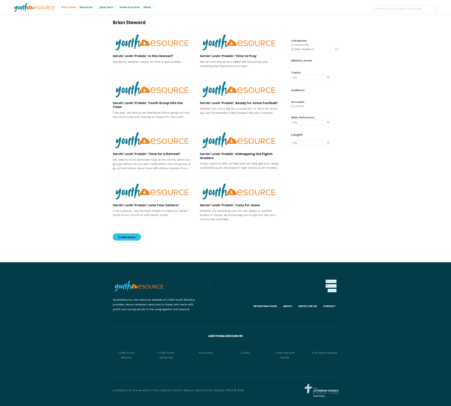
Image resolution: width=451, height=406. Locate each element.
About (148, 7)
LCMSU (245, 352)
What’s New (68, 7)
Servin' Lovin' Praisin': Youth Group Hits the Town (148, 105)
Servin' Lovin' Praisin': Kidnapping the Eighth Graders (236, 156)
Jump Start (107, 7)
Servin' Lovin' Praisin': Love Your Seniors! (146, 205)
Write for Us (307, 306)
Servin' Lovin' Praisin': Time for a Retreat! (146, 154)
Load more (126, 237)
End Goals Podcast (324, 352)
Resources (88, 7)
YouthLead (205, 352)
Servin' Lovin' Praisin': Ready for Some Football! (239, 103)
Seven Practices (130, 7)
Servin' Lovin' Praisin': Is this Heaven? (143, 56)
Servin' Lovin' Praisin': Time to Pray (228, 56)
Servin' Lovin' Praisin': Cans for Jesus (230, 205)
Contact (329, 306)
